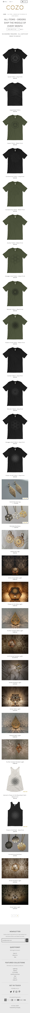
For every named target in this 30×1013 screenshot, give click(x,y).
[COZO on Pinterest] (19, 991)
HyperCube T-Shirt (15, 110)
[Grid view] (21, 29)
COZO (17, 1005)
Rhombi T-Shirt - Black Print (15, 309)
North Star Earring (15, 502)
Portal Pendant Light (15, 880)
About (15, 978)
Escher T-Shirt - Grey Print (15, 376)
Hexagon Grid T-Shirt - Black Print (15, 276)
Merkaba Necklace (15, 526)
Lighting (15, 968)
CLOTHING (15, 972)
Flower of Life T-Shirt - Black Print (15, 342)
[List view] (22, 29)
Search (15, 953)
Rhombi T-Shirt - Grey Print (15, 409)
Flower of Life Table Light (15, 604)
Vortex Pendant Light (15, 682)
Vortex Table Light (15, 709)
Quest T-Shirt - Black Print (15, 143)
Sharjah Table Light (15, 735)
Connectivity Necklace (15, 854)
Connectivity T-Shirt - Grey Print (15, 176)
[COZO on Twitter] (11, 991)
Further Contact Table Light (15, 630)
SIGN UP (15, 980)
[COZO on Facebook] (13, 991)
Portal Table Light (15, 907)
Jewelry (15, 970)
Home (4, 14)
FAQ (15, 957)
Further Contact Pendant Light (15, 762)
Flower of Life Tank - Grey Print (15, 830)
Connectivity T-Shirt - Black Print (15, 209)
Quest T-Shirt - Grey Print (15, 77)
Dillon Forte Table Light (15, 578)
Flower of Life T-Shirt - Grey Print (15, 475)
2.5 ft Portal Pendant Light (15, 656)
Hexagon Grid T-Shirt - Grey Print (15, 442)
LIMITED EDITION (15, 974)
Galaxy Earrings (15, 551)
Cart (25, 1)
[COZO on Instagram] (16, 991)
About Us (15, 955)
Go (27, 940)
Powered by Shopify (15, 1007)
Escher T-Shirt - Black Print (15, 243)
